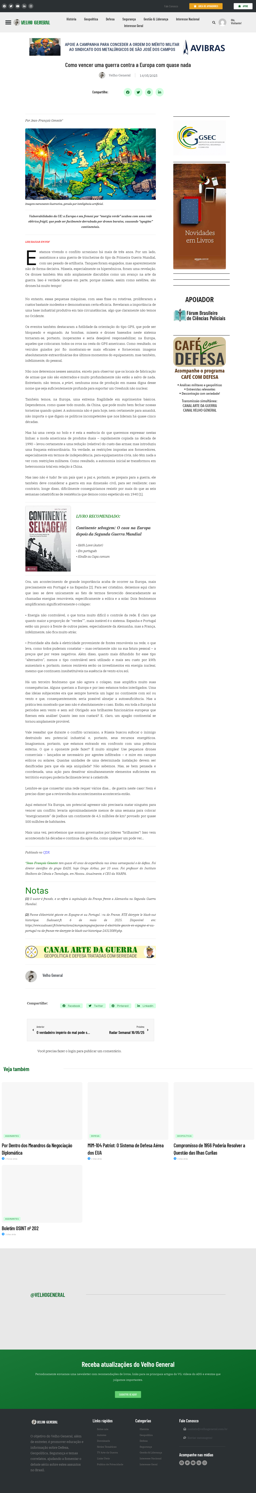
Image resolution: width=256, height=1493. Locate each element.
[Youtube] (17, 6)
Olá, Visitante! (236, 21)
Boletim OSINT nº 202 (20, 1228)
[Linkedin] (24, 6)
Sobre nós (102, 1429)
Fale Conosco (171, 6)
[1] (140, 494)
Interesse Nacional (187, 19)
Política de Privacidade (110, 1464)
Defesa (110, 19)
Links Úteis (103, 1458)
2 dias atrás (96, 1159)
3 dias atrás (182, 1159)
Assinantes (12, 1136)
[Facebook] (4, 6)
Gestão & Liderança (156, 19)
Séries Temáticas (107, 1446)
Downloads (103, 1440)
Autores (101, 1435)
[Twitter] (11, 6)
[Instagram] (30, 6)
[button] (8, 22)
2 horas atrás (11, 1159)
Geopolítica (91, 19)
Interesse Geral (133, 26)
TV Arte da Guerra (107, 1452)
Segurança (129, 19)
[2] (91, 587)
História (71, 19)
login (72, 1051)
